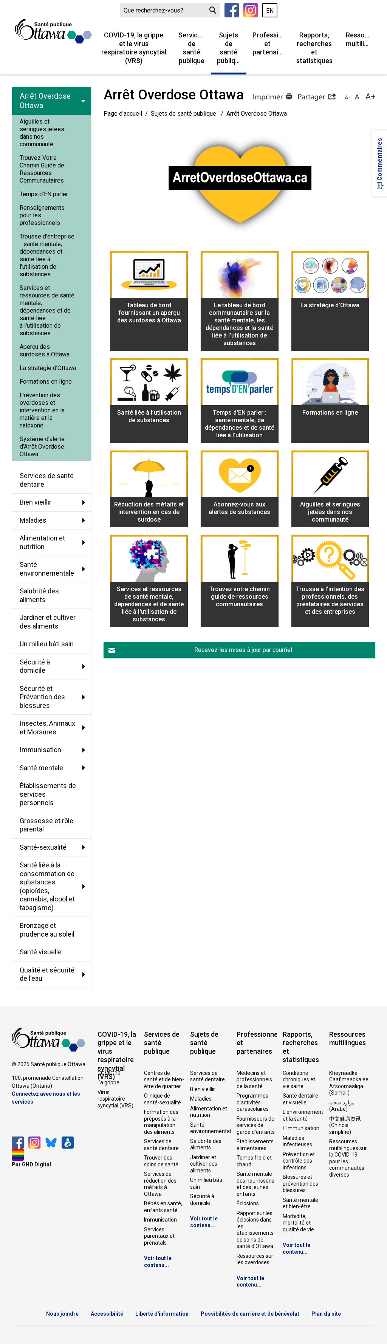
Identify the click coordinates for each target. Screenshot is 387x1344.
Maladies (201, 1099)
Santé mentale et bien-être (300, 1203)
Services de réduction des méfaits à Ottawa (160, 1184)
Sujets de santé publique (230, 48)
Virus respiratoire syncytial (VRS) (115, 1099)
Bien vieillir (202, 1089)
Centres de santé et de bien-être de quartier (164, 1079)
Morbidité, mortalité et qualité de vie (298, 1223)
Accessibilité (107, 1314)
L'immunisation (301, 1128)
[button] (317, 97)
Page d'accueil (123, 113)
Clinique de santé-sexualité (162, 1099)
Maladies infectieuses (297, 1141)
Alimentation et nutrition (208, 1112)
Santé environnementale (210, 1128)
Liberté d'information (162, 1314)
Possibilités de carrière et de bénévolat (250, 1314)
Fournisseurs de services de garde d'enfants (256, 1125)
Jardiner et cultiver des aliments (203, 1164)
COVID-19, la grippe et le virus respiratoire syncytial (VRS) (133, 48)
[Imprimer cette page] (272, 97)
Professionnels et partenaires (270, 43)
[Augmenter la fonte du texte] (356, 97)
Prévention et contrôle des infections (299, 1161)
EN (270, 10)
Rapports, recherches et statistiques (314, 48)
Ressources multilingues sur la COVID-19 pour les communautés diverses (348, 1158)
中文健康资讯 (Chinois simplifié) (345, 1125)
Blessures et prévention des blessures (300, 1183)
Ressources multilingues (360, 39)
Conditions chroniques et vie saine (299, 1079)
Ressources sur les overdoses (255, 1259)
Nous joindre (62, 1314)
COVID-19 (109, 1073)
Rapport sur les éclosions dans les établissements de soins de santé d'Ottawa (255, 1230)
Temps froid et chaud (254, 1161)
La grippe (108, 1082)
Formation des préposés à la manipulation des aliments (161, 1122)
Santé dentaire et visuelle (300, 1099)
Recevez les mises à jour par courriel (243, 649)
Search (213, 10)
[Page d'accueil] (53, 31)
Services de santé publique (191, 48)
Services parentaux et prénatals (159, 1236)
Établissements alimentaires (255, 1144)
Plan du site (326, 1314)
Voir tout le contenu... (158, 1261)
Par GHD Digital (31, 1164)
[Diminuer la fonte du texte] (347, 97)
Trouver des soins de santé (161, 1161)
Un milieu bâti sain (206, 1183)
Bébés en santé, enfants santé (163, 1206)
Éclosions (248, 1203)
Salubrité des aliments (205, 1144)
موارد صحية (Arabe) (342, 1105)
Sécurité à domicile (202, 1199)
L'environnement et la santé (303, 1115)
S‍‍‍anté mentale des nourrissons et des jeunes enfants (255, 1184)
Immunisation (160, 1220)
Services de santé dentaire (161, 1144)
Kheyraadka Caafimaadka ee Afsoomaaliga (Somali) (348, 1083)
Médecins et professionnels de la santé (254, 1079)
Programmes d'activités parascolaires (253, 1102)
